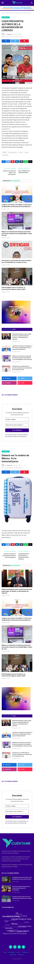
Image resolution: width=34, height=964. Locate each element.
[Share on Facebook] (6, 41)
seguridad (5, 155)
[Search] (31, 3)
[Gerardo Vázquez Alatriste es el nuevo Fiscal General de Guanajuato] (6, 888)
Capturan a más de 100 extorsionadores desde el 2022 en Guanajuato (9, 555)
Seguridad (11, 952)
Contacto (21, 954)
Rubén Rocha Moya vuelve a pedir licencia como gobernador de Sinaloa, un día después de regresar (17, 591)
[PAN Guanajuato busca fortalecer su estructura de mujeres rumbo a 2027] (17, 276)
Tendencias (25, 952)
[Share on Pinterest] (24, 41)
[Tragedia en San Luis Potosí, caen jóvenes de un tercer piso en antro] (6, 879)
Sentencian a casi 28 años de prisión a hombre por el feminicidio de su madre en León (22, 368)
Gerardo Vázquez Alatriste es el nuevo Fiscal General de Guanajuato (21, 888)
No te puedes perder (9, 395)
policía (26, 152)
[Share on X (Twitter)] (15, 41)
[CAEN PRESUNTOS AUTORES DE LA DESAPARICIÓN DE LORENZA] (17, 83)
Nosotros (13, 954)
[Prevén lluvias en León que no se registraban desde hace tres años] (6, 899)
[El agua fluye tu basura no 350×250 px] (16, 321)
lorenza (21, 152)
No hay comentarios (8, 36)
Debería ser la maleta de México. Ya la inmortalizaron (9, 172)
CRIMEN (4, 152)
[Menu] (3, 3)
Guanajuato (5, 17)
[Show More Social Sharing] (30, 41)
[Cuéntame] (17, 2)
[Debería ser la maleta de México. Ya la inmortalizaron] (17, 526)
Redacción (9, 34)
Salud (18, 952)
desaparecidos (13, 152)
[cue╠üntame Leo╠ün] (16, 709)
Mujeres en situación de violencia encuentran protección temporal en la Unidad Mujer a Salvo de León (17, 233)
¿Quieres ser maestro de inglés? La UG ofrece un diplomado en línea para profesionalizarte (22, 347)
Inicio (3, 13)
